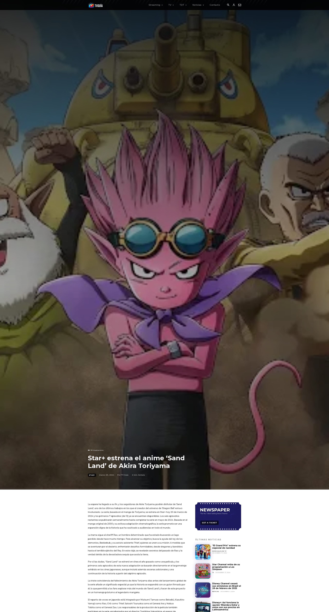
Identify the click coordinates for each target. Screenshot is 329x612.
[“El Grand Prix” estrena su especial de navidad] (202, 552)
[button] (228, 5)
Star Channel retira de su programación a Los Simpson (226, 566)
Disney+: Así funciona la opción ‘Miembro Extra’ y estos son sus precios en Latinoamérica (226, 606)
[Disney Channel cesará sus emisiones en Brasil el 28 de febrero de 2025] (202, 590)
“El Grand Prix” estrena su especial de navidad (226, 546)
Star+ (92, 475)
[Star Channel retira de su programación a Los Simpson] (202, 571)
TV (213, 572)
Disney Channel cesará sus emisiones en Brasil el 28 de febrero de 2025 (226, 586)
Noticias (215, 591)
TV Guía (124, 475)
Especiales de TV (219, 551)
